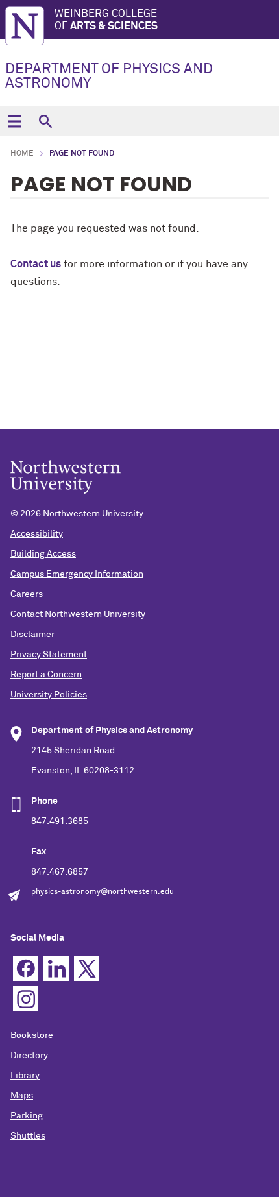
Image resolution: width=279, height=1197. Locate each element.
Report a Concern (46, 674)
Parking (26, 1115)
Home (22, 154)
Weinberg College (106, 19)
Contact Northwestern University (77, 614)
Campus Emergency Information (76, 574)
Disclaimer (32, 634)
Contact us (35, 264)
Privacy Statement (48, 654)
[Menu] (14, 121)
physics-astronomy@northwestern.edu (102, 892)
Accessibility (36, 533)
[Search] (45, 121)
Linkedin (56, 968)
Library (25, 1075)
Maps (21, 1095)
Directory (29, 1055)
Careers (26, 594)
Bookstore (31, 1035)
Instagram (25, 998)
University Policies (48, 694)
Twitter (86, 968)
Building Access (43, 554)
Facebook (25, 968)
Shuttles (27, 1136)
